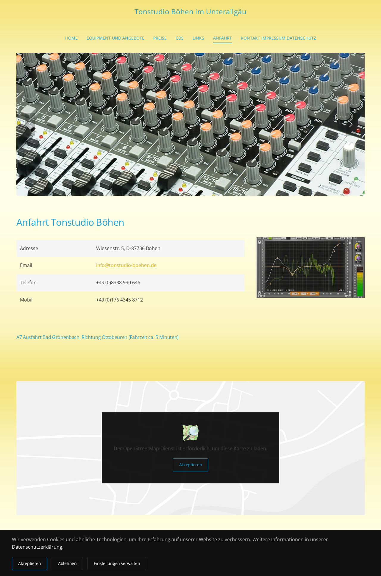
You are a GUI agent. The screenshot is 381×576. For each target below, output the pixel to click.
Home (71, 38)
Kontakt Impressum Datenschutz (278, 38)
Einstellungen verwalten (117, 563)
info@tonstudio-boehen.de (126, 265)
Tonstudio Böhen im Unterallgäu (190, 11)
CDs (180, 38)
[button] (30, 124)
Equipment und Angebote (115, 38)
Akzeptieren (190, 465)
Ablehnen (67, 563)
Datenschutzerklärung (37, 547)
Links (198, 38)
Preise (160, 38)
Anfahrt (222, 38)
